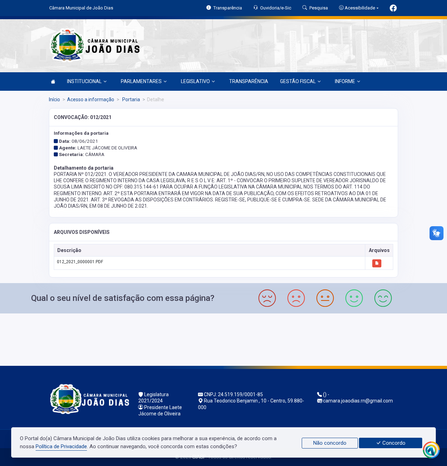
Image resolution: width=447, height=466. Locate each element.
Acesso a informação (90, 99)
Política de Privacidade (61, 446)
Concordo (393, 443)
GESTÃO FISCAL (298, 81)
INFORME (345, 81)
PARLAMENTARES (141, 81)
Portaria (130, 99)
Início (54, 99)
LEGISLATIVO (195, 81)
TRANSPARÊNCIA (248, 81)
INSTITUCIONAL (84, 81)
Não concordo (329, 443)
